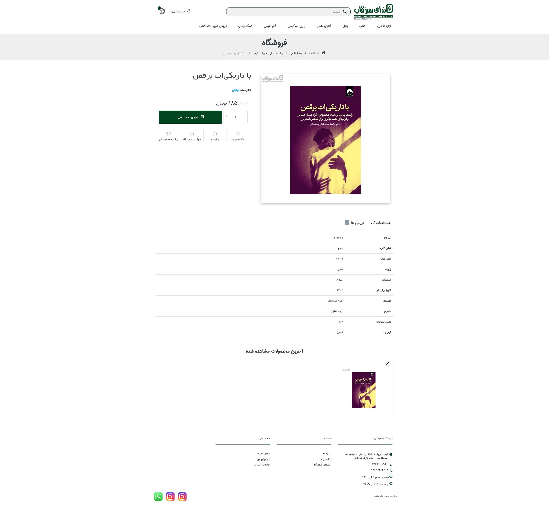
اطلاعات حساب (262, 464)
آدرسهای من (263, 459)
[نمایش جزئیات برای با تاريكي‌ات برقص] (363, 389)
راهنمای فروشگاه (322, 464)
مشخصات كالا (380, 222)
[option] (325, 138)
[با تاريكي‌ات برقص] (325, 138)
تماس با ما (325, 459)
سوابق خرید (264, 453)
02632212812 (379, 470)
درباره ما (327, 453)
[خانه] (324, 53)
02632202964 (379, 464)
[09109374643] (158, 497)
